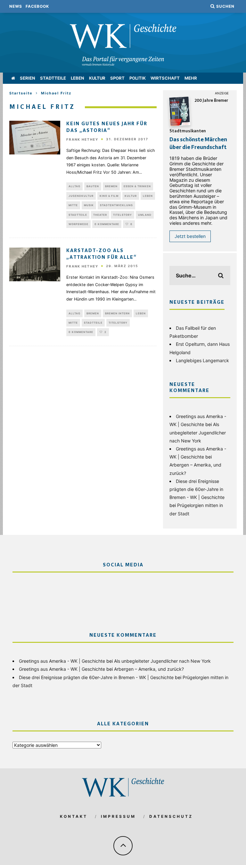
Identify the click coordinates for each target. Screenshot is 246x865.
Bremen (111, 186)
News (15, 6)
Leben (77, 78)
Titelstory (122, 214)
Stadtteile (53, 78)
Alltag (74, 186)
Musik (89, 205)
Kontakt (73, 816)
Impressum (118, 816)
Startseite (21, 93)
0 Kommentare (106, 224)
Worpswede (78, 224)
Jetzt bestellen (190, 236)
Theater (100, 214)
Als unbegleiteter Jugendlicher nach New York (197, 432)
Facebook (37, 6)
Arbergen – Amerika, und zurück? (149, 669)
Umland (145, 214)
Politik (137, 78)
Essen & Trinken (137, 186)
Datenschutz (171, 816)
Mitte (73, 205)
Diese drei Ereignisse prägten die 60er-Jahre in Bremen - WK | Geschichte (197, 489)
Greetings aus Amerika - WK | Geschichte (62, 661)
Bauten (92, 186)
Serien (27, 78)
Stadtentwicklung (116, 205)
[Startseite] (13, 78)
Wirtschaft (165, 78)
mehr (190, 78)
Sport (117, 78)
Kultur (97, 78)
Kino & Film (109, 195)
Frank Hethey (82, 139)
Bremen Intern (117, 313)
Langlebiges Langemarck (202, 360)
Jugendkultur (81, 195)
